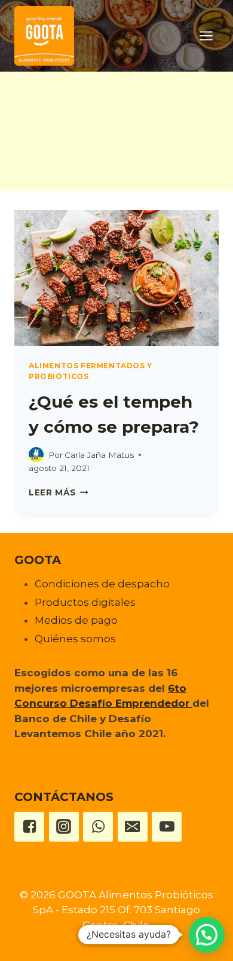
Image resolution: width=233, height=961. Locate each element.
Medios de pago (76, 620)
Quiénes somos (75, 639)
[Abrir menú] (206, 35)
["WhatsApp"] (98, 827)
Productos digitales (85, 602)
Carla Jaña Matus (99, 455)
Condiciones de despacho (102, 584)
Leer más (58, 492)
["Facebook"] (29, 827)
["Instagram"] (64, 827)
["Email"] (133, 827)
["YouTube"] (167, 827)
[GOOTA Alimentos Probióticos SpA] (44, 36)
